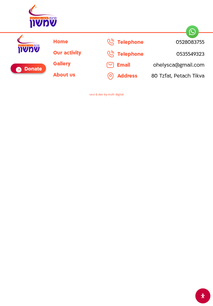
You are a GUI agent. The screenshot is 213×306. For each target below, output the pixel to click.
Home (60, 42)
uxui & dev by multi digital (106, 94)
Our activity (67, 53)
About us (64, 75)
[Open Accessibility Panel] (202, 295)
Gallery (61, 64)
